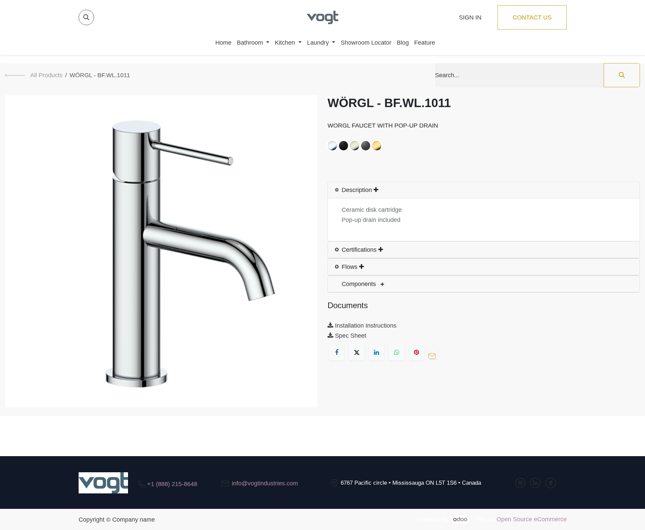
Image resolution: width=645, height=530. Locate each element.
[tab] (484, 190)
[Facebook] (337, 352)
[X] (357, 352)
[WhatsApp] (396, 352)
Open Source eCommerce (532, 519)
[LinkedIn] (377, 352)
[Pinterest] (416, 352)
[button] (86, 17)
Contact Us (532, 17)
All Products (46, 75)
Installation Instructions (364, 325)
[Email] (435, 352)
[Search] (622, 75)
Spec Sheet (349, 335)
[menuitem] (220, 42)
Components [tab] (360, 284)
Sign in (470, 17)
